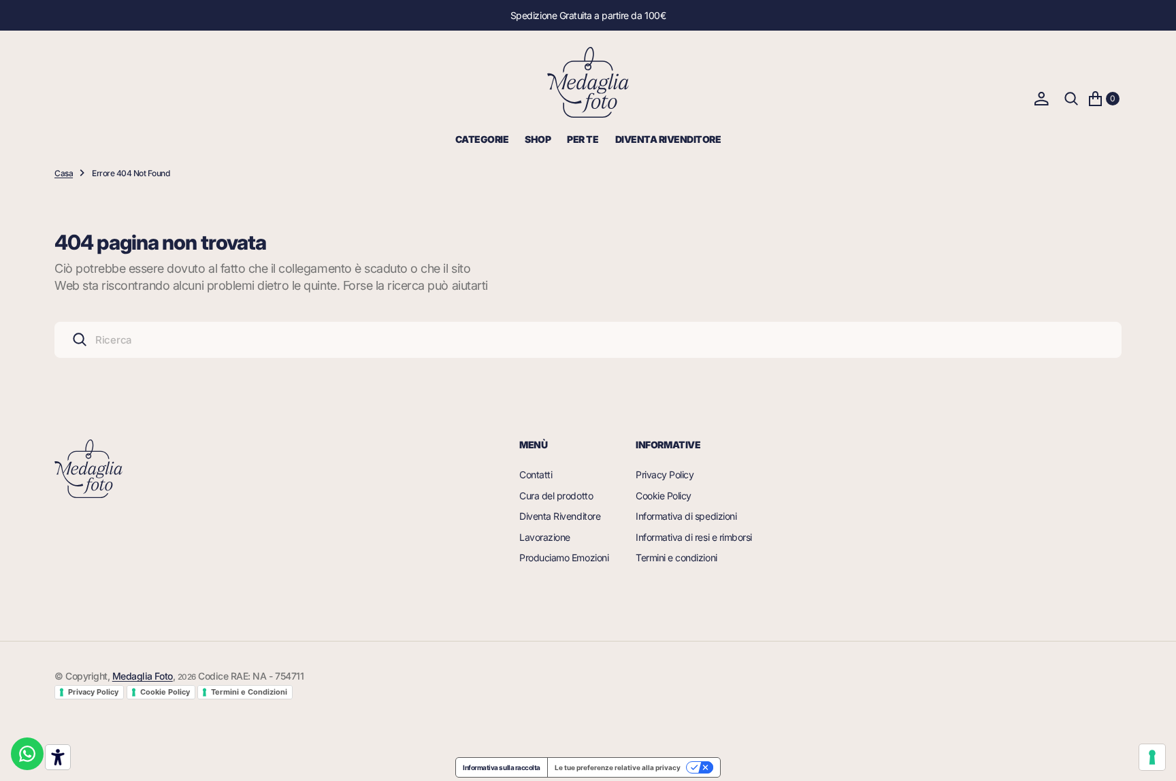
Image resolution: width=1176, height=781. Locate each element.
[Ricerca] (1071, 99)
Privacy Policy (93, 692)
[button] (1041, 99)
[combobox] (588, 340)
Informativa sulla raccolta (501, 767)
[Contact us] (27, 753)
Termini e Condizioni (249, 692)
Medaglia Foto (142, 676)
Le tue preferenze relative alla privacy (618, 767)
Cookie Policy (165, 692)
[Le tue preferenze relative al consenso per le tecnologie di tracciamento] (1152, 757)
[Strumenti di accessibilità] (58, 757)
